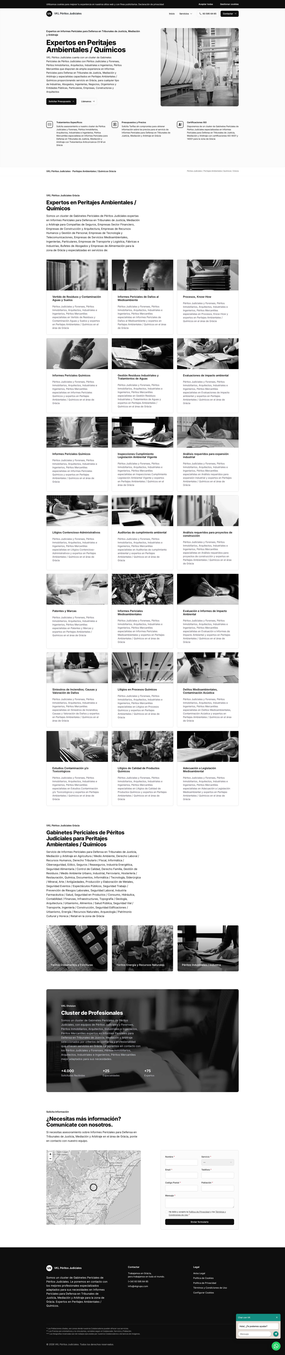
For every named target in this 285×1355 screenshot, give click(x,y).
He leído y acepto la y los (197, 1213)
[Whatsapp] (276, 1346)
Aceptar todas (206, 4)
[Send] (275, 1334)
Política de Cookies (203, 1278)
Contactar (228, 13)
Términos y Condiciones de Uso (210, 1287)
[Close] (276, 1317)
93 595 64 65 (209, 13)
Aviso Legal (199, 1273)
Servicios (184, 13)
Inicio (172, 13)
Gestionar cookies (229, 4)
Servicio (206, 1156)
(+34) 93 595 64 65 (138, 1281)
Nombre (170, 1156)
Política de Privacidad (199, 1211)
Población (207, 1182)
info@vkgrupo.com (138, 1286)
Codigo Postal (173, 1182)
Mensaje (170, 1195)
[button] (93, 1187)
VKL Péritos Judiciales (67, 13)
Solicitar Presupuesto (60, 101)
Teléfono (206, 1169)
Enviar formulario (200, 1222)
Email (168, 1169)
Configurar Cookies (203, 1292)
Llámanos (86, 101)
